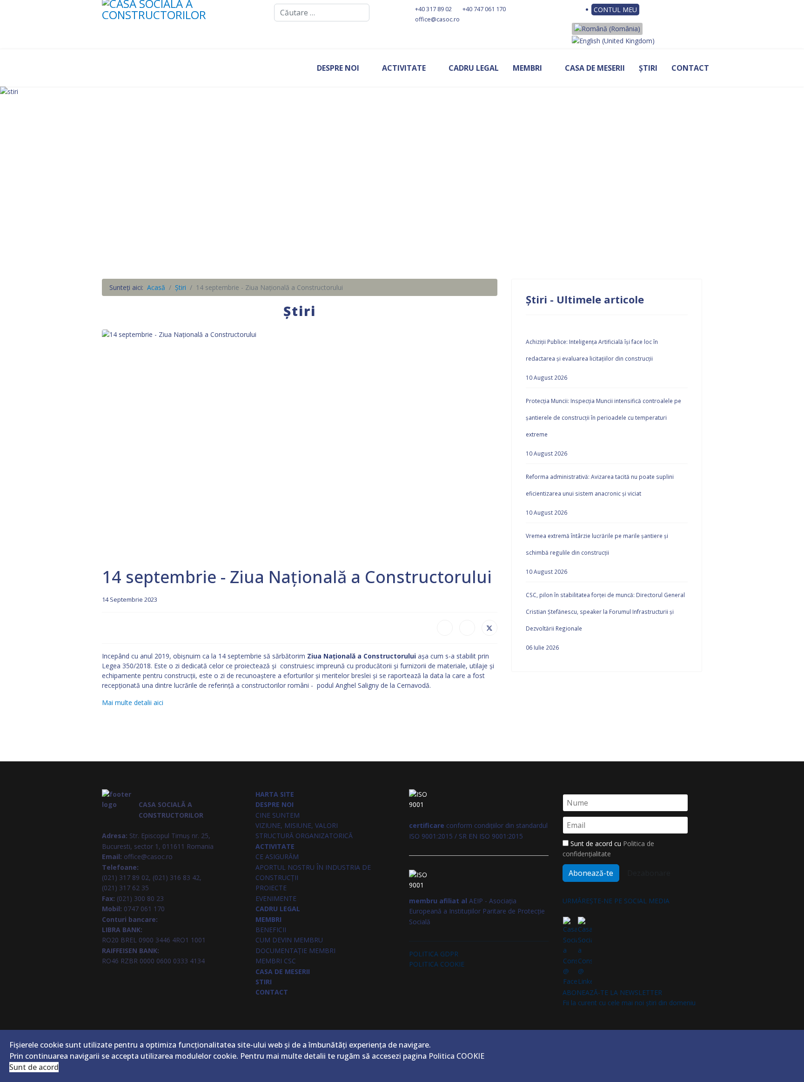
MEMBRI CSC (275, 960)
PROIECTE (271, 887)
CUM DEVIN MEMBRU (289, 939)
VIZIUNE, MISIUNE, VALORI (296, 825)
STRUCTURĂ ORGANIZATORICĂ (304, 835)
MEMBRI (527, 68)
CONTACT (690, 68)
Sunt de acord (34, 1067)
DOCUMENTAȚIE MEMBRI (295, 950)
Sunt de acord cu (608, 848)
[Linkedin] (579, 9)
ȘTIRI (648, 68)
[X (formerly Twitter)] (489, 628)
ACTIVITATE (404, 68)
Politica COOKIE (456, 1056)
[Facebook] (565, 9)
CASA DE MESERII (595, 68)
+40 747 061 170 (484, 9)
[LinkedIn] (467, 628)
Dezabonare (648, 873)
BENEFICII (270, 929)
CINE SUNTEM (277, 815)
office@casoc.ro (437, 19)
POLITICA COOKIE (436, 964)
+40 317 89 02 (433, 9)
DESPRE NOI (338, 68)
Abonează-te (591, 873)
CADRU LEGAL (474, 68)
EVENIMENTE (275, 898)
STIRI (263, 981)
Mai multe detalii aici (132, 702)
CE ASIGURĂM (277, 856)
